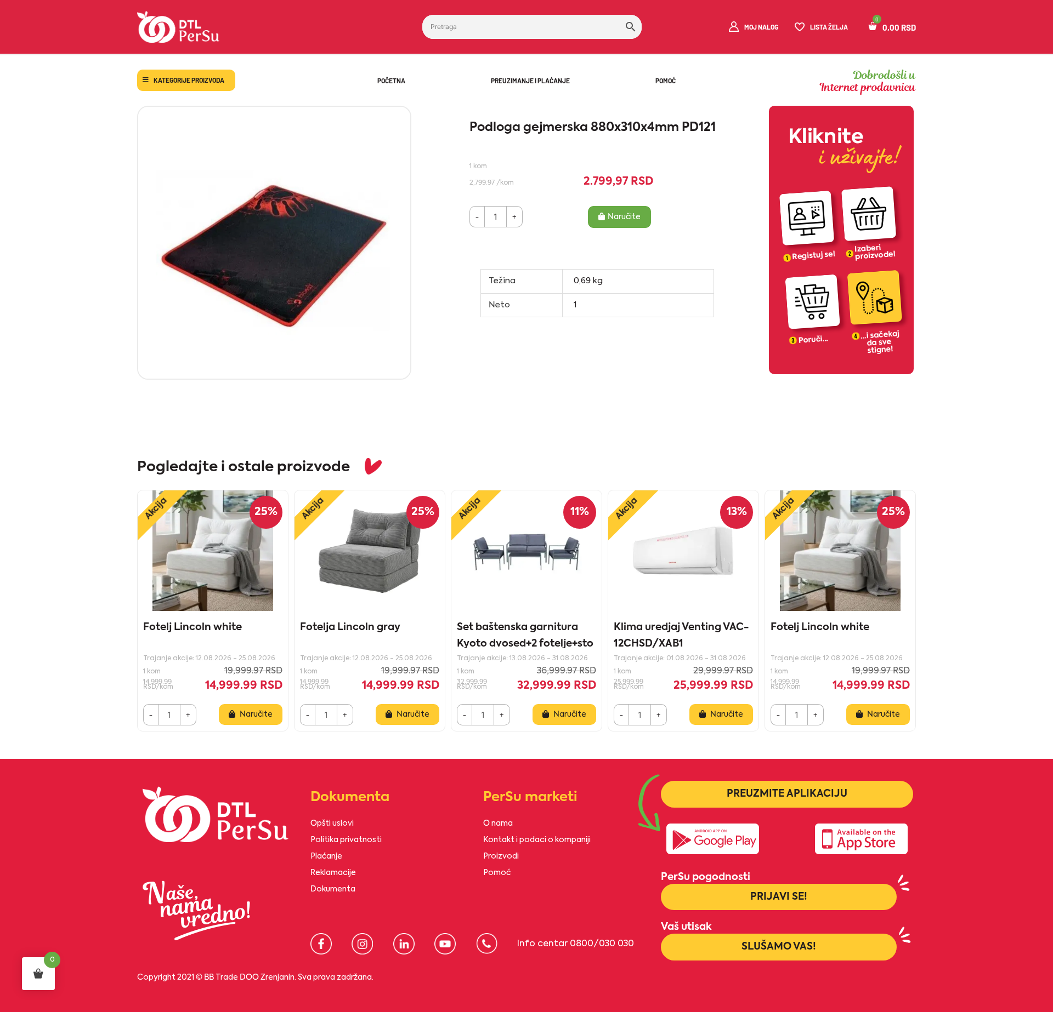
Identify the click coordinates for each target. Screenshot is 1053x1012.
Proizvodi (501, 856)
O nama (498, 823)
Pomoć (665, 80)
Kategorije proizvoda (189, 80)
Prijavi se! (778, 897)
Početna (391, 80)
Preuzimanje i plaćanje (530, 80)
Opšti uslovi (332, 823)
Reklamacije (333, 873)
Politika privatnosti (346, 840)
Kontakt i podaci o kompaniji (537, 840)
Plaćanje (326, 856)
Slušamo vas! (778, 947)
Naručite (624, 217)
